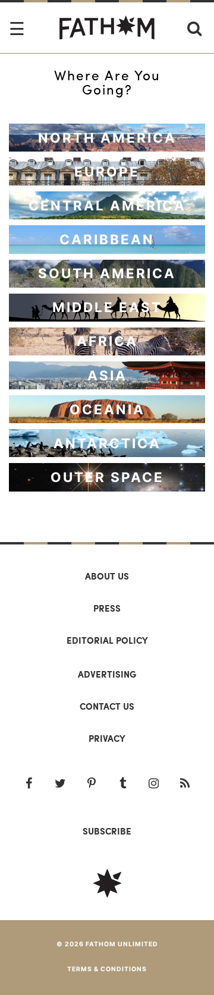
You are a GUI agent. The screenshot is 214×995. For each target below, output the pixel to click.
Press (107, 608)
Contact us (107, 706)
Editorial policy (107, 640)
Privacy (107, 738)
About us (107, 575)
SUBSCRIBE (107, 830)
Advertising (107, 674)
